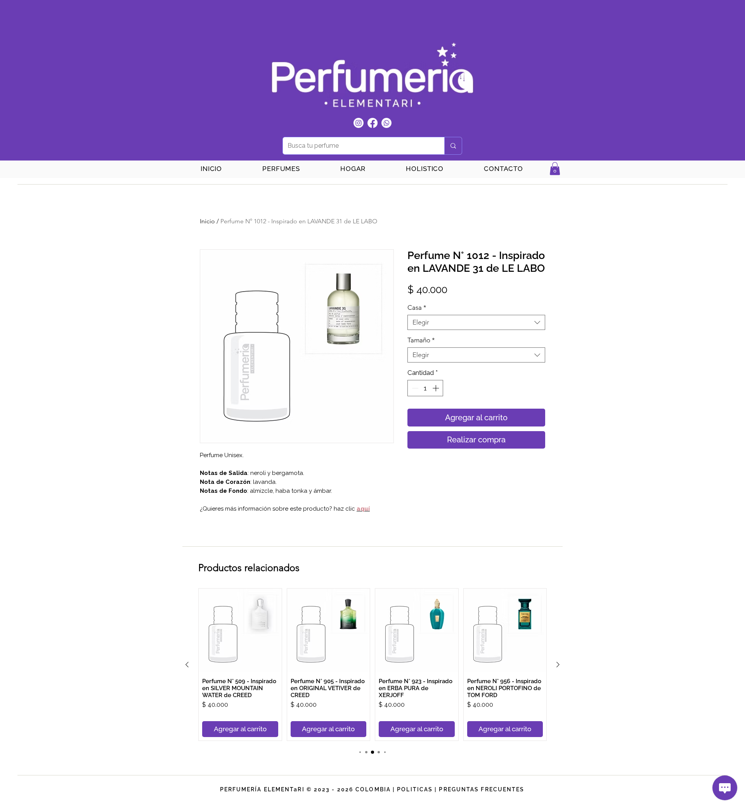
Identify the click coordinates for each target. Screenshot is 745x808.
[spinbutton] (425, 388)
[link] (554, 168)
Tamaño (421, 340)
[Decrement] (414, 388)
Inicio (207, 221)
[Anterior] (187, 664)
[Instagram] (358, 123)
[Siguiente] (558, 664)
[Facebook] (372, 123)
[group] (372, 664)
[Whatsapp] (386, 123)
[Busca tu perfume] (453, 145)
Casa (416, 307)
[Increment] (436, 388)
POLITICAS (415, 789)
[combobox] (476, 322)
